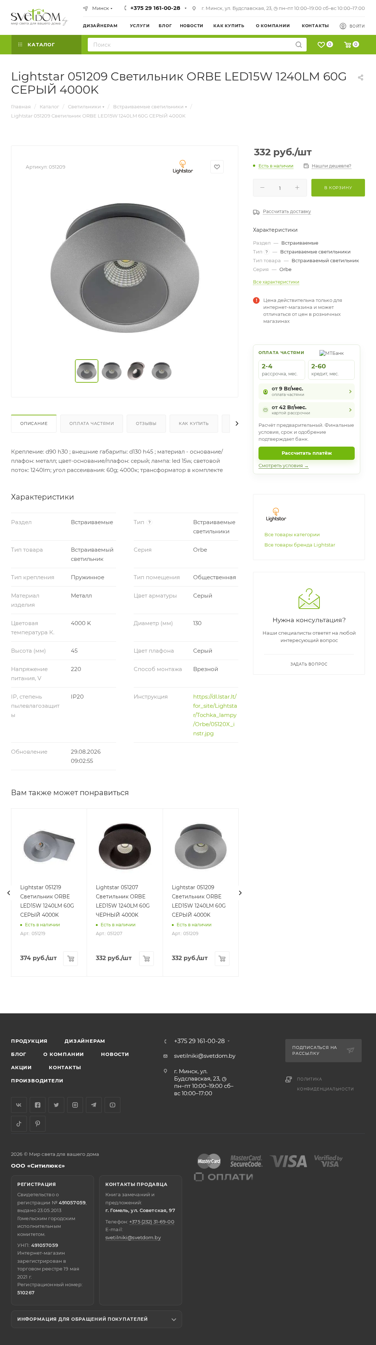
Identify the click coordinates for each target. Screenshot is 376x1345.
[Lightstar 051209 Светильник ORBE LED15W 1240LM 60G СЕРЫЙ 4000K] (200, 846)
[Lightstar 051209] (124, 267)
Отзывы (146, 423)
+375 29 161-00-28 (155, 7)
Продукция (29, 1041)
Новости (115, 1054)
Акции (21, 1067)
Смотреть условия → (283, 465)
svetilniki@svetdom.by (204, 1055)
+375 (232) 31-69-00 (151, 1222)
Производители (37, 1080)
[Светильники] (39, 17)
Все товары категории (292, 534)
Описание (33, 423)
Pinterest (38, 1124)
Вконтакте (19, 1105)
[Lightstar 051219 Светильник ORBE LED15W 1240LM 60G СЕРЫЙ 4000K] (49, 846)
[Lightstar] (183, 167)
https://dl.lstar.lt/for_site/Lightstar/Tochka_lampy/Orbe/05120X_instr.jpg (215, 715)
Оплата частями (91, 423)
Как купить (194, 423)
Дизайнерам (85, 1041)
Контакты (65, 1067)
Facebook (38, 1105)
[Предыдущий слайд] (8, 893)
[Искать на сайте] (299, 44)
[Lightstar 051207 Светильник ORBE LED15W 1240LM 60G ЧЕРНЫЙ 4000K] (124, 846)
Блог (18, 1054)
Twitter (56, 1105)
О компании (63, 1054)
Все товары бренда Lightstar (299, 545)
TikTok (19, 1124)
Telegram (94, 1105)
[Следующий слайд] (240, 893)
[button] (340, 985)
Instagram (75, 1105)
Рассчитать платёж (307, 453)
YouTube (112, 1105)
